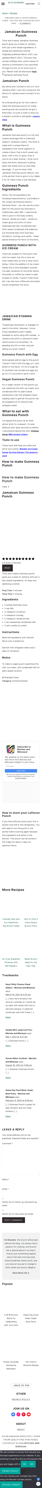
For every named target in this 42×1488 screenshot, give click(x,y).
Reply (8, 1017)
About (21, 1429)
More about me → (21, 1273)
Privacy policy (10, 1471)
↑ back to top (21, 1385)
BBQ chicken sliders (18, 434)
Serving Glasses (17, 452)
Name (5, 1179)
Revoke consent (11, 1484)
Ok (24, 1464)
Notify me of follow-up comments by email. (19, 1204)
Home (5, 13)
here (34, 71)
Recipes (13, 13)
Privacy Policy (21, 1399)
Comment (7, 1143)
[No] (23, 1471)
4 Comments (25, 23)
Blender (23, 449)
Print (7, 568)
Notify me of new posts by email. (18, 1214)
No (31, 1464)
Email (5, 1189)
